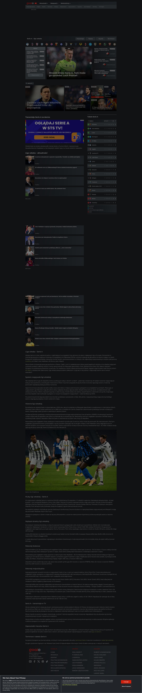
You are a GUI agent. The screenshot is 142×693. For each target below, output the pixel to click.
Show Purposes (126, 686)
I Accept (126, 681)
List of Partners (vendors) (69, 684)
